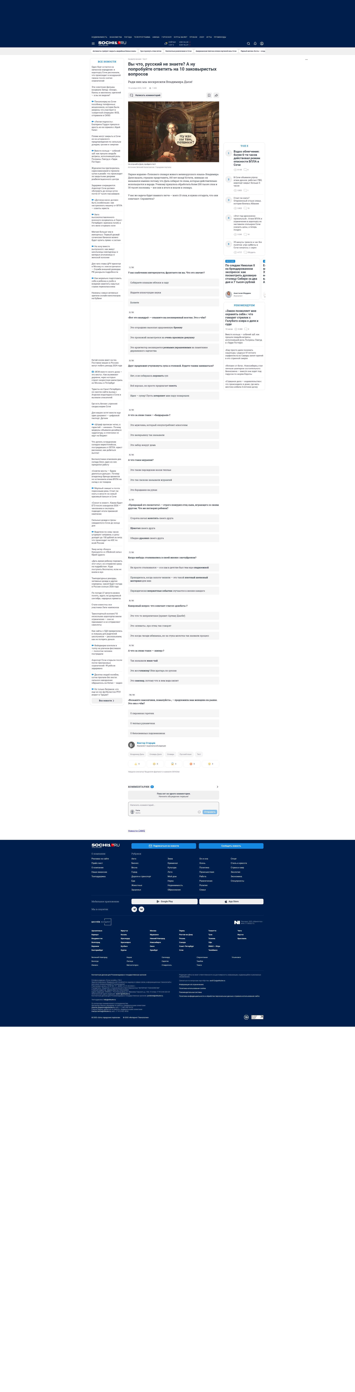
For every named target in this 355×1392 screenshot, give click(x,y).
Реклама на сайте (100, 858)
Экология (235, 872)
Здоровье (136, 890)
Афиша (156, 37)
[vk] (141, 909)
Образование (174, 890)
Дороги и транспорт (141, 876)
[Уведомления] (255, 43)
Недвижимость (99, 37)
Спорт (234, 858)
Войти (138, 813)
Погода (128, 37)
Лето (170, 872)
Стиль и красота (239, 863)
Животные (136, 885)
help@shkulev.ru (110, 1000)
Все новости (107, 61)
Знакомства (116, 37)
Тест (199, 754)
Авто (133, 858)
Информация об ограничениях (191, 985)
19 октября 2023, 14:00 (137, 88)
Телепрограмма (142, 37)
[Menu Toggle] (93, 43)
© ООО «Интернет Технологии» (136, 1017)
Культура (172, 867)
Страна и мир (237, 867)
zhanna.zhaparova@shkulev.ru (103, 1007)
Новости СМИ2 (136, 830)
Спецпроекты (237, 881)
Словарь (170, 754)
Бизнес (135, 863)
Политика (204, 867)
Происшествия (206, 872)
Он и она (203, 858)
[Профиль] (261, 43)
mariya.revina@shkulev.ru (101, 1011)
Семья (202, 890)
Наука (170, 881)
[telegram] (134, 909)
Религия (203, 885)
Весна (134, 867)
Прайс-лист (97, 863)
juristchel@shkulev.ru (155, 996)
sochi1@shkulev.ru (123, 994)
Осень (202, 863)
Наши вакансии (99, 872)
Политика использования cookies (192, 988)
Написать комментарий (147, 95)
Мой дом (172, 876)
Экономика (236, 876)
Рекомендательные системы (190, 992)
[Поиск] (248, 43)
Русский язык (186, 754)
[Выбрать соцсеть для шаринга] (216, 95)
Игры (209, 37)
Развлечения (205, 881)
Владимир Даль (137, 754)
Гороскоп (167, 37)
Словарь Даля (156, 754)
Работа (202, 876)
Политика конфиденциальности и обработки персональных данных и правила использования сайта (219, 996)
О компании (97, 867)
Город (134, 872)
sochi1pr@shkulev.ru (217, 981)
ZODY (202, 37)
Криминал (173, 863)
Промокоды (220, 37)
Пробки (193, 37)
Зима (170, 858)
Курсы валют (180, 37)
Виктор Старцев (146, 743)
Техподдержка (99, 876)
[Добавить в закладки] (209, 95)
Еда (133, 881)
